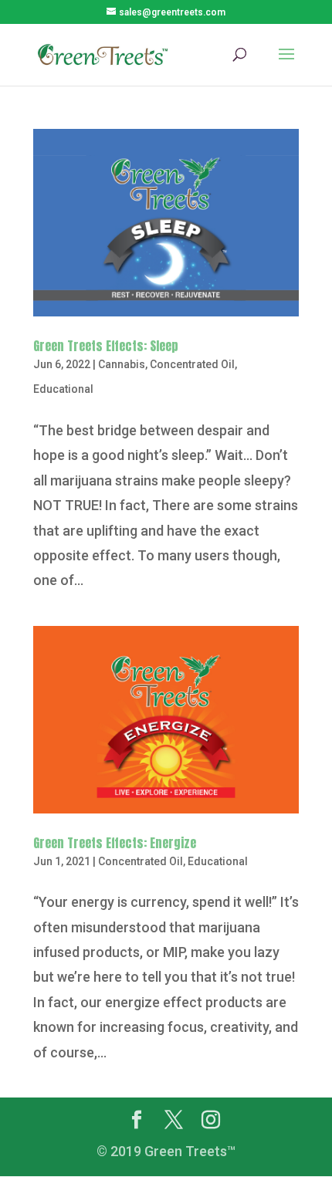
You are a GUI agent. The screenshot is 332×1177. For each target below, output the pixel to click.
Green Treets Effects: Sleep (105, 346)
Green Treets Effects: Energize (114, 843)
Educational (63, 389)
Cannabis (121, 364)
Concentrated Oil (192, 364)
